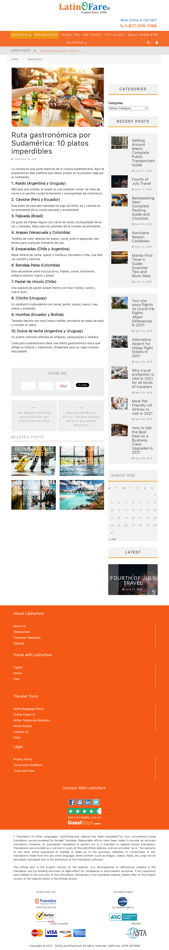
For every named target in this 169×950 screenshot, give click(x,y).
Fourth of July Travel (141, 181)
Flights (17, 667)
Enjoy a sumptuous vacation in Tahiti (82, 490)
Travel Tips (70, 35)
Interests (20, 35)
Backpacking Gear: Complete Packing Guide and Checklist (81, 50)
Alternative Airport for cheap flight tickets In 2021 (142, 347)
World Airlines (22, 726)
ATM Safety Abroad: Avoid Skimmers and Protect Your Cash (34, 488)
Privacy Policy (23, 759)
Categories (115, 103)
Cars (16, 679)
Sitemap (19, 643)
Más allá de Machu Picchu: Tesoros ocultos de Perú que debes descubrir (81, 419)
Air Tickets (92, 35)
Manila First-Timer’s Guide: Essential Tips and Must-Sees (143, 265)
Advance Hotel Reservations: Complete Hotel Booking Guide (33, 451)
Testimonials (21, 632)
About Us (19, 626)
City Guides (114, 35)
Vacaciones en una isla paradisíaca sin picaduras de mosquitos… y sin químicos (81, 449)
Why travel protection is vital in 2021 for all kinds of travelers (143, 378)
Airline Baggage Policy (28, 708)
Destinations (46, 35)
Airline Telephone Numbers (31, 720)
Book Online (130, 20)
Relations (75, 42)
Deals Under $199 (143, 35)
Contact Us (20, 732)
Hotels (17, 673)
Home (14, 59)
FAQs (17, 737)
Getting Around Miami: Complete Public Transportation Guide (145, 152)
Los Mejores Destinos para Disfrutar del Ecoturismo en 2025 (34, 417)
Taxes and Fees (23, 770)
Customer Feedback (27, 637)
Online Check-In (24, 714)
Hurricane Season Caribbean (141, 237)
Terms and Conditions (28, 765)
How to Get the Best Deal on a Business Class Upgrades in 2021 (142, 440)
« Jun (112, 539)
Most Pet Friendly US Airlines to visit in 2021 (142, 407)
